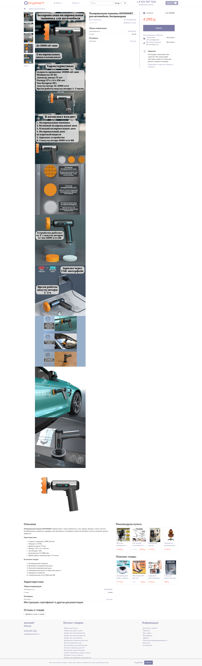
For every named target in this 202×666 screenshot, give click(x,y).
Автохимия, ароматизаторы (74, 650)
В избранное (131, 20)
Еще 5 (26, 66)
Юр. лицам (147, 633)
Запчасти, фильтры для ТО (74, 648)
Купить (159, 28)
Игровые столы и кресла (73, 655)
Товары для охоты (71, 628)
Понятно (149, 662)
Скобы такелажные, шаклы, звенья (77, 653)
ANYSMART (132, 31)
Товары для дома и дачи (73, 630)
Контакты (146, 643)
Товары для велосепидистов (74, 635)
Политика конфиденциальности (155, 640)
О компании (147, 645)
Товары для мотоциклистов (74, 633)
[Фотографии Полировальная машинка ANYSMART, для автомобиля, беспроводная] (60, 37)
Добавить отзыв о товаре (34, 614)
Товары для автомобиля (73, 638)
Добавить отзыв (130, 23)
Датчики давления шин (73, 643)
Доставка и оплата (150, 628)
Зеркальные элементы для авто (76, 640)
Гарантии (146, 630)
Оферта (146, 638)
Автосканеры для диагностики (75, 645)
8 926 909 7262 (147, 2)
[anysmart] (34, 3)
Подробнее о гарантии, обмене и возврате (160, 66)
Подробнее (138, 662)
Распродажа (147, 635)
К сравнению (96, 20)
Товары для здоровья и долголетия (77, 658)
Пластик (133, 41)
